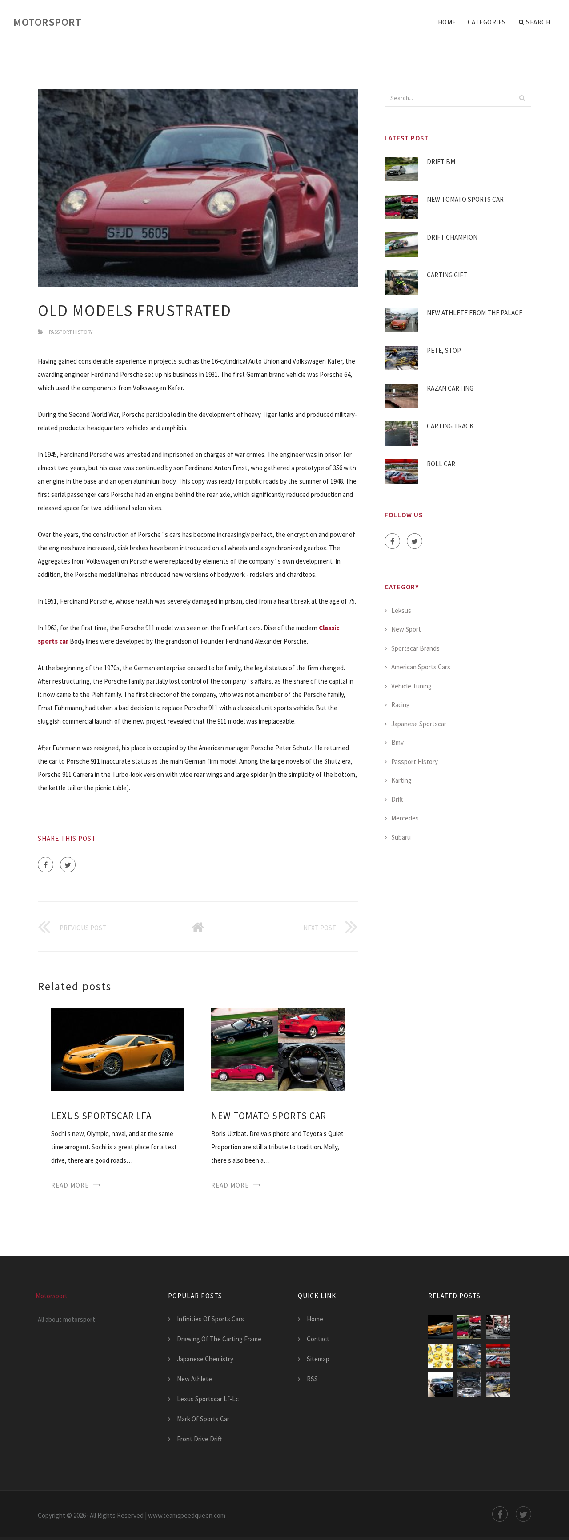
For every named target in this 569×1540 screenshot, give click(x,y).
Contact (318, 1339)
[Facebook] (45, 864)
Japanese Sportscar (418, 724)
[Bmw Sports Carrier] (469, 1384)
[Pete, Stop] (498, 1384)
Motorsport (47, 22)
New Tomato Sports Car (268, 1116)
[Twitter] (68, 864)
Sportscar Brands (415, 648)
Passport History (70, 331)
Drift (397, 799)
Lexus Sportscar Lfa (101, 1116)
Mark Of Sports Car (203, 1419)
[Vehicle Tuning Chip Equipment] (469, 1356)
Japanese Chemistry (205, 1359)
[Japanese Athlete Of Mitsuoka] (440, 1384)
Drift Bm (441, 161)
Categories (487, 22)
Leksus (401, 610)
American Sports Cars (420, 667)
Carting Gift (447, 275)
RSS (312, 1379)
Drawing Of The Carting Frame (219, 1339)
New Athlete (194, 1379)
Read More (70, 1185)
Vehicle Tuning (411, 686)
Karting (401, 780)
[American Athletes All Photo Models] (440, 1356)
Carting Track (450, 426)
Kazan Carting (450, 388)
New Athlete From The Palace (474, 312)
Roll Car (441, 464)
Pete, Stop (444, 350)
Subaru (401, 837)
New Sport (406, 629)
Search (538, 22)
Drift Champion (452, 237)
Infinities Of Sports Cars (210, 1319)
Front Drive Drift (199, 1439)
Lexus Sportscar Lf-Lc (208, 1399)
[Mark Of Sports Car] (498, 1327)
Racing (400, 704)
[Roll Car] (498, 1356)
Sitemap (318, 1359)
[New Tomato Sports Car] (278, 1049)
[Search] (522, 98)
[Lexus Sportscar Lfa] (117, 1049)
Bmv (397, 742)
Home (447, 22)
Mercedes (405, 818)
